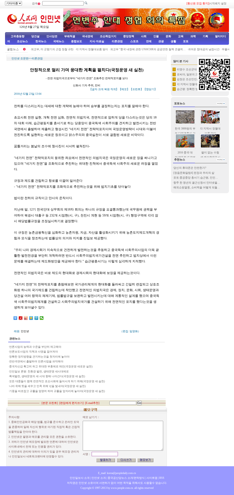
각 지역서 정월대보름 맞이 (88, 49)
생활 (173, 41)
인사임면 (51, 36)
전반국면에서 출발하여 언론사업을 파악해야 (36, 361)
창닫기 (150, 89)
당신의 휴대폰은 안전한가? (189, 167)
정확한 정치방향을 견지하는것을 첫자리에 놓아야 (39, 356)
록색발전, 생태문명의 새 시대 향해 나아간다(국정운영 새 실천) (47, 376)
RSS (161, 477)
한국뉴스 (40, 41)
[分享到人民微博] (21, 318)
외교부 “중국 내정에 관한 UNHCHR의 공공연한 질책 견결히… (144, 49)
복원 (107, 89)
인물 (156, 36)
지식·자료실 (97, 41)
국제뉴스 (58, 41)
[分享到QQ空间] (31, 318)
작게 (113, 89)
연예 (148, 41)
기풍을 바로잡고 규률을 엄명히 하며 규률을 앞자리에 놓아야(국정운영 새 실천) (57, 391)
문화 (168, 36)
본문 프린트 (50, 403)
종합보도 (76, 41)
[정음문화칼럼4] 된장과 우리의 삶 (193, 172)
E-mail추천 (92, 403)
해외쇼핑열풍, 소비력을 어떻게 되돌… (196, 187)
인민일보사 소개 (80, 477)
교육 (180, 36)
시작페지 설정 (217, 3)
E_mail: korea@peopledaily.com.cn (117, 473)
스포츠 (134, 41)
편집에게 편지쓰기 (71, 403)
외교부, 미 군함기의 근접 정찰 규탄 (48, 49)
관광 (161, 41)
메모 (124, 89)
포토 (186, 41)
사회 (143, 36)
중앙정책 (128, 36)
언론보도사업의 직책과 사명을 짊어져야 (33, 351)
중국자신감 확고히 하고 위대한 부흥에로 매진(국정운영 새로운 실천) (51, 366)
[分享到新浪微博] (26, 318)
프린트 (136, 89)
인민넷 (25, 331)
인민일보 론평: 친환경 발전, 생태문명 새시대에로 (39, 371)
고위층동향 (17, 36)
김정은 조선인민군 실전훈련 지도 (197, 79)
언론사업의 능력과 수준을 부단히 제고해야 (35, 346)
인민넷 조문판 (20, 58)
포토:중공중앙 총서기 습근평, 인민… (195, 177)
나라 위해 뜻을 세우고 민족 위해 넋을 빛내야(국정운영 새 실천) (47, 386)
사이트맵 (151, 477)
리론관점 (117, 41)
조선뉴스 (23, 41)
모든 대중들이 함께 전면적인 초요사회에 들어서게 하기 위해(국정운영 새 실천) (57, 381)
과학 (193, 36)
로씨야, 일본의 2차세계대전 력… (197, 74)
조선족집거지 (108, 36)
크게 (101, 89)
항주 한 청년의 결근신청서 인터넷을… (196, 182)
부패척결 (69, 36)
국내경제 (87, 36)
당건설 (35, 36)
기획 (205, 36)
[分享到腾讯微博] (36, 318)
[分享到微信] (42, 318)
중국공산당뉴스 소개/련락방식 (126, 477)
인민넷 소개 (98, 477)
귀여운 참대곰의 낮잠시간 (200, 49)
